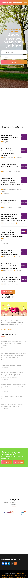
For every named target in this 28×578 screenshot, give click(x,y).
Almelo (8, 575)
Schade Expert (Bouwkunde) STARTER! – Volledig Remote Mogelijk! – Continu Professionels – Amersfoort (12, 375)
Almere (13, 575)
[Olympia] (6, 513)
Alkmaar (4, 575)
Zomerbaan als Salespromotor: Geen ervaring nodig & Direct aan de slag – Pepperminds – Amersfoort (13, 343)
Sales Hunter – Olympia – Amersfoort (11, 396)
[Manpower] (21, 513)
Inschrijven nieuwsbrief (7, 329)
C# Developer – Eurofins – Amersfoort (11, 365)
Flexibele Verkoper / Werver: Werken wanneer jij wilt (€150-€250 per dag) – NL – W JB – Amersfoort (13, 387)
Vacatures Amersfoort (11, 3)
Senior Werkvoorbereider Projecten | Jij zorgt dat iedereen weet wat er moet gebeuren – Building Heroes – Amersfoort (13, 355)
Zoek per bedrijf (19, 462)
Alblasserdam (20, 573)
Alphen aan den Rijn (20, 575)
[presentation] (1, 518)
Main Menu (25, 2)
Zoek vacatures (7, 462)
